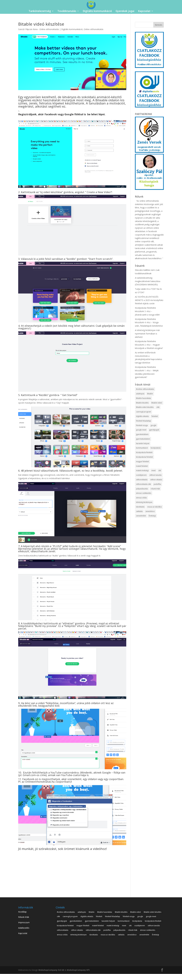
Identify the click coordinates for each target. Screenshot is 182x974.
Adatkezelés (23, 927)
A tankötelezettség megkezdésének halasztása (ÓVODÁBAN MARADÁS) (147, 281)
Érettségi (152, 516)
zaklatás (139, 511)
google (153, 425)
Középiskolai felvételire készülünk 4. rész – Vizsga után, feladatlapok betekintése (149, 322)
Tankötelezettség (40, 11)
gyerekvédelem (142, 434)
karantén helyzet (142, 443)
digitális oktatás (142, 416)
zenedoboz (150, 511)
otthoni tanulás (155, 475)
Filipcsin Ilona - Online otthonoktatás (42, 29)
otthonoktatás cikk (143, 484)
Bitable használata (143, 398)
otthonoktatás (141, 479)
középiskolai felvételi (144, 457)
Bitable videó (156, 403)
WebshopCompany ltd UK (51, 970)
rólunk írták (155, 488)
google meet (141, 430)
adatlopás (140, 393)
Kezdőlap (22, 911)
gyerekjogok (154, 430)
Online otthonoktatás (93, 29)
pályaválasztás (142, 488)
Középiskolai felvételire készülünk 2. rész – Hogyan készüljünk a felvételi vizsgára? (149, 344)
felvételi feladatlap (143, 421)
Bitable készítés (142, 403)
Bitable (150, 393)
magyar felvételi (142, 461)
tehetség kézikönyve (144, 502)
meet (153, 470)
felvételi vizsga (142, 425)
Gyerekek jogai (125, 11)
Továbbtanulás (66, 11)
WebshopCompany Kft (78, 970)
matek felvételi (142, 466)
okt (159, 470)
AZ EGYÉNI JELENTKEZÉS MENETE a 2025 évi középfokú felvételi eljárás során (149, 300)
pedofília (157, 484)
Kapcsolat (144, 11)
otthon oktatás (156, 479)
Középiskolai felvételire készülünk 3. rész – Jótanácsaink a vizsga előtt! (147, 311)
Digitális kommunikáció (97, 11)
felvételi (155, 416)
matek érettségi (142, 470)
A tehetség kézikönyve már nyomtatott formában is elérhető (147, 333)
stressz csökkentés (143, 493)
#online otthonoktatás (145, 389)
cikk (157, 407)
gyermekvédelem (143, 439)
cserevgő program (143, 412)
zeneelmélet (141, 516)
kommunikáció (142, 448)
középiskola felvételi (144, 452)
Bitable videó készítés (145, 407)
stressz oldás (141, 497)
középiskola (155, 448)
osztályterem (141, 475)
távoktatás (140, 507)
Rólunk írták (23, 917)
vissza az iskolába (154, 507)
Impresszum (24, 922)
